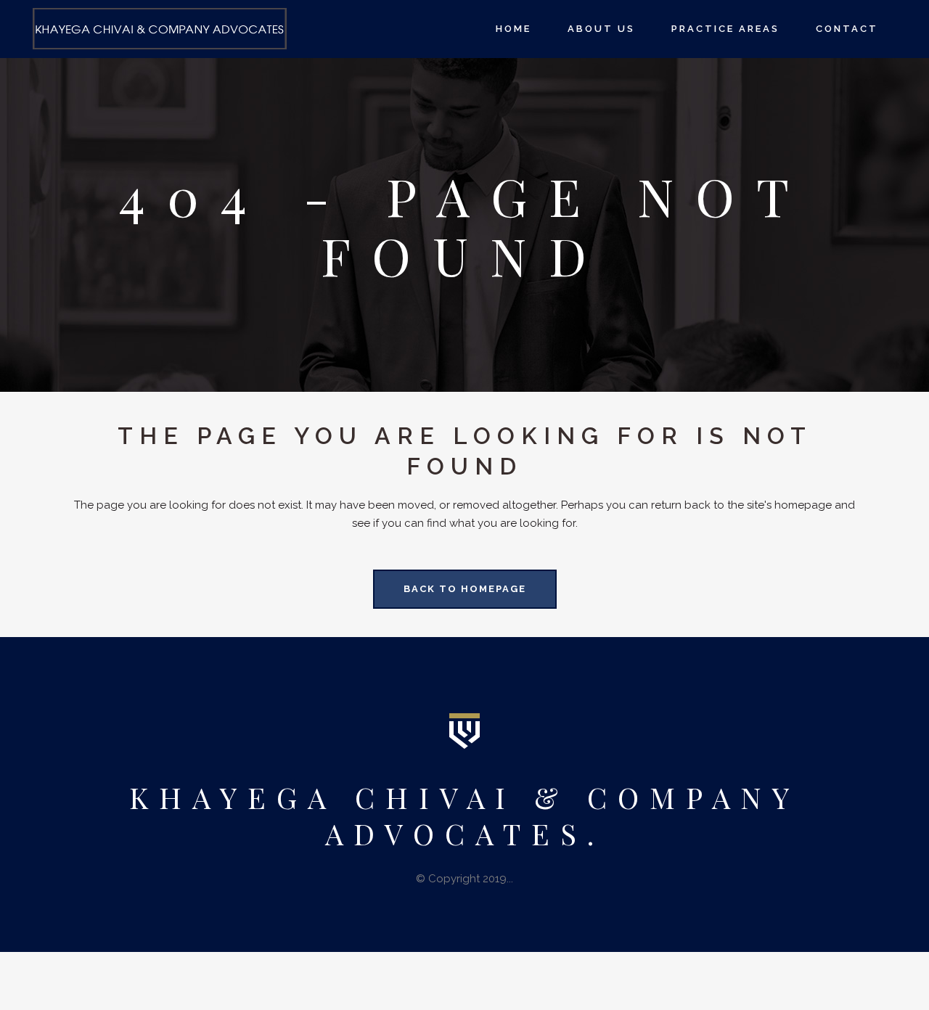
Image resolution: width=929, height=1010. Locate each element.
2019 (495, 878)
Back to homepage (465, 588)
